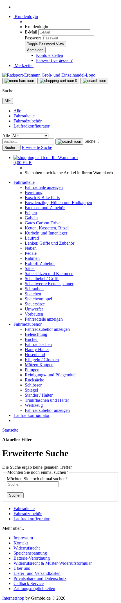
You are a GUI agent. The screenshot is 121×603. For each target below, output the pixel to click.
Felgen (31, 212)
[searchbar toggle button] (94, 81)
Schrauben (34, 288)
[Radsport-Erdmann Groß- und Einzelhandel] (48, 75)
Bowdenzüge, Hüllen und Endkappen (58, 202)
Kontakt (21, 543)
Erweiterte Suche (37, 147)
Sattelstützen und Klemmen (49, 273)
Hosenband (35, 354)
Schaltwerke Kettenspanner (49, 283)
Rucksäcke (34, 380)
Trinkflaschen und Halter (47, 400)
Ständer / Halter (39, 395)
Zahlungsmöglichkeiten (34, 588)
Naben (31, 248)
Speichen (33, 293)
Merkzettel (23, 65)
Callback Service (29, 583)
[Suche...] (69, 142)
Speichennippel (38, 298)
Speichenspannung (30, 553)
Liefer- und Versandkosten (37, 573)
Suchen (15, 495)
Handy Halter (37, 349)
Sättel (30, 268)
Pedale (31, 253)
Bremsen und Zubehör (45, 207)
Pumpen (32, 369)
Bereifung (33, 192)
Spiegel (31, 390)
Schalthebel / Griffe (42, 278)
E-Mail (31, 32)
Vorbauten (34, 314)
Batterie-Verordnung (32, 558)
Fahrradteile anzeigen (44, 187)
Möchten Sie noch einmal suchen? (37, 478)
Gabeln (31, 217)
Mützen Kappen (39, 364)
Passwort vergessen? (54, 60)
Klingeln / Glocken (42, 359)
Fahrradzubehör (28, 121)
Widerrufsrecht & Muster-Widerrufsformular (53, 563)
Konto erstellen (49, 55)
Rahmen (32, 258)
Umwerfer (34, 309)
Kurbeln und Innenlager (46, 233)
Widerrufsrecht (27, 548)
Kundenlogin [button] (26, 16)
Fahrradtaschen (38, 344)
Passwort (33, 37)
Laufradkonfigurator (32, 126)
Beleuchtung (36, 334)
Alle (17, 110)
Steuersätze (35, 304)
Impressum (23, 537)
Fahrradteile (24, 115)
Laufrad (32, 238)
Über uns (22, 568)
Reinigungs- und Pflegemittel (51, 374)
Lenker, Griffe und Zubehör (49, 243)
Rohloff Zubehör (40, 263)
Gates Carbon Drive (42, 222)
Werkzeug (34, 405)
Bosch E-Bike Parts (42, 197)
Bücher (31, 339)
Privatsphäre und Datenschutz (40, 578)
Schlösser (33, 385)
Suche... (91, 141)
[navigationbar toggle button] (19, 81)
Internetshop (13, 598)
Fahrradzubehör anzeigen (47, 329)
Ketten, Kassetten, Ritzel (47, 227)
